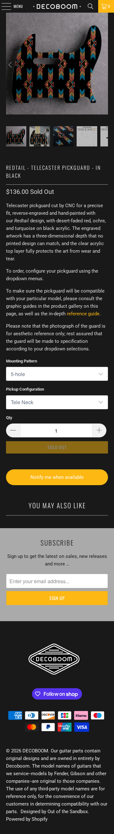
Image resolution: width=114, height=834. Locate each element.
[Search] (91, 6)
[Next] (103, 65)
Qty (9, 417)
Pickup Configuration (25, 389)
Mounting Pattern (21, 361)
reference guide (83, 314)
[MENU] (3, 6)
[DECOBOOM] (57, 6)
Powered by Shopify (27, 819)
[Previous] (11, 65)
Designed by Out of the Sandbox (54, 811)
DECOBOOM (35, 751)
